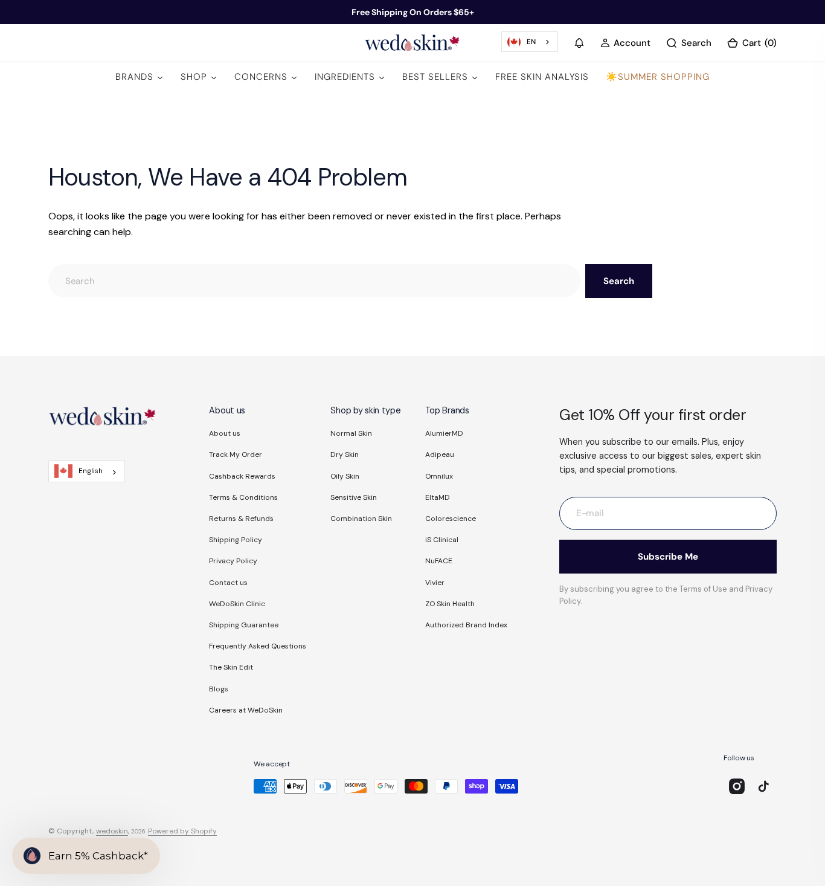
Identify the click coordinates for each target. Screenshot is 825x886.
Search (618, 281)
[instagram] (737, 786)
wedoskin (112, 831)
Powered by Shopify (182, 831)
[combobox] (529, 41)
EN (531, 42)
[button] (579, 43)
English (91, 471)
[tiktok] (763, 786)
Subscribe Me (668, 557)
